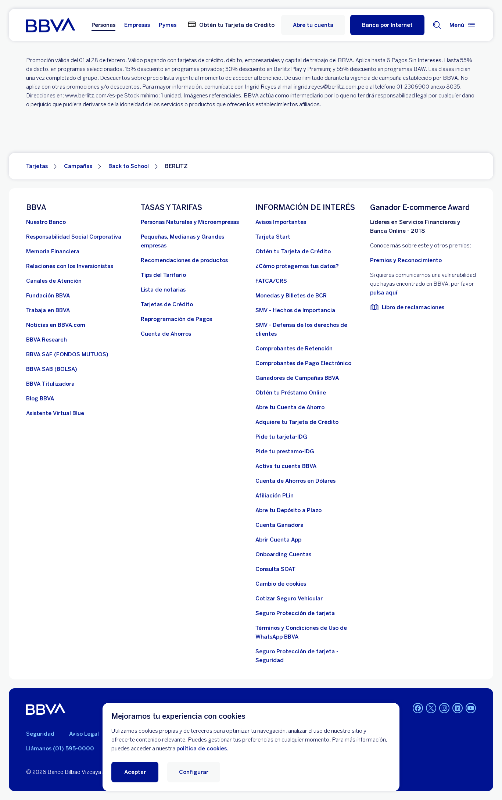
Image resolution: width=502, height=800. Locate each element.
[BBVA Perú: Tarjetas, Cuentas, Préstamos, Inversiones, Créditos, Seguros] (50, 25)
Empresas (137, 25)
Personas (103, 25)
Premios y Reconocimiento (406, 260)
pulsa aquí (383, 292)
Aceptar (135, 772)
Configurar (193, 772)
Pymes (167, 25)
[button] (387, 25)
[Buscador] (437, 25)
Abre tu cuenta (313, 25)
